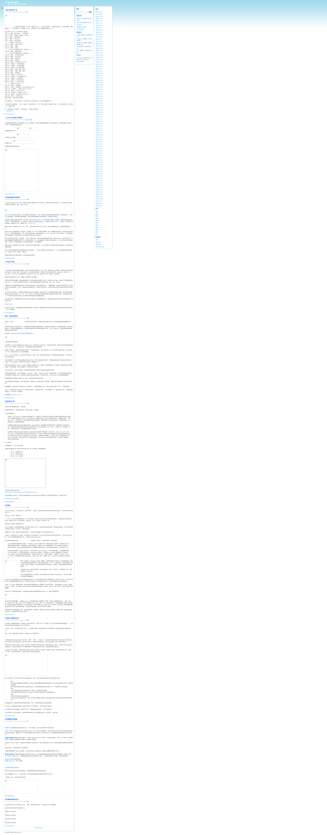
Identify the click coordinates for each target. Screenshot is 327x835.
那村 (6, 355)
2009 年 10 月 (99, 85)
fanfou (78, 61)
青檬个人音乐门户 (10, 731)
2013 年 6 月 (99, 37)
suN (78, 46)
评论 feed (98, 244)
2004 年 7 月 (99, 201)
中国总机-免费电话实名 (12, 618)
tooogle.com (80, 38)
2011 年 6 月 (99, 46)
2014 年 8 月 (99, 30)
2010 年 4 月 (99, 71)
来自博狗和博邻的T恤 (11, 799)
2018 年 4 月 (99, 18)
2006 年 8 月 (99, 171)
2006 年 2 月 (99, 185)
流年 (97, 225)
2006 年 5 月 (99, 178)
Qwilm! (81, 59)
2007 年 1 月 (99, 160)
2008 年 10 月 (99, 112)
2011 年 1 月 (99, 53)
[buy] (12, 598)
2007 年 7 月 (99, 146)
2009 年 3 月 (99, 100)
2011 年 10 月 (99, 41)
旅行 (97, 222)
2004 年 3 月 (99, 205)
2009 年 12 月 (99, 80)
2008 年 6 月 (99, 121)
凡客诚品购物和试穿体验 (12, 197)
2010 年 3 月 (99, 73)
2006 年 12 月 (99, 162)
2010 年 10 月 (99, 59)
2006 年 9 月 (99, 169)
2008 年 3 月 (99, 128)
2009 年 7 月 (99, 91)
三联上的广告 (10, 111)
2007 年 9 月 (99, 141)
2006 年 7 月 (99, 173)
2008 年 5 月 (99, 123)
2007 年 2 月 (99, 157)
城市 (97, 213)
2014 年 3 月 (99, 34)
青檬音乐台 (8, 727)
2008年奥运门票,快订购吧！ (12, 498)
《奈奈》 (15, 774)
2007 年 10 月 (99, 139)
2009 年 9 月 (99, 87)
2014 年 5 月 (99, 32)
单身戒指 (7, 505)
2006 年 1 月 (99, 187)
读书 (27, 12)
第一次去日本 (80, 29)
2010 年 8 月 (99, 62)
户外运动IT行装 (9, 262)
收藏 (27, 199)
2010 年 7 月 (99, 64)
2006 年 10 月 (99, 167)
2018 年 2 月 (99, 21)
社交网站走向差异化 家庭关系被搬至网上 (22, 333)
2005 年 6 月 (99, 192)
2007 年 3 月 (99, 155)
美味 (97, 229)
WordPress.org (100, 246)
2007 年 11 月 (99, 137)
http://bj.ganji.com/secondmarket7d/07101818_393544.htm (21, 492)
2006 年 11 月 (99, 164)
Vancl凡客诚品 (10, 214)
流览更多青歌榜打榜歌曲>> (12, 767)
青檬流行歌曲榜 (9, 737)
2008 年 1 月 (99, 132)
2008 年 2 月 (99, 130)
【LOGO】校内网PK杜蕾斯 (13, 117)
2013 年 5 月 (99, 39)
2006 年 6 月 (99, 176)
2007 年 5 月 (99, 151)
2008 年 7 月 (99, 119)
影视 (97, 218)
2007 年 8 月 (99, 144)
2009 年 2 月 (99, 103)
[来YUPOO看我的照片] (9, 304)
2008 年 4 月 (99, 126)
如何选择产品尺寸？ (55, 221)
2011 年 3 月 (99, 50)
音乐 (27, 721)
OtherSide (79, 57)
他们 (28, 507)
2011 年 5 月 (99, 48)
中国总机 (31, 633)
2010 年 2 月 (99, 75)
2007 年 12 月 (99, 135)
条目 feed (98, 242)
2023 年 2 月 (99, 16)
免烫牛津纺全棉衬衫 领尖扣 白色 (34, 219)
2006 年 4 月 (99, 180)
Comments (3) (10, 826)
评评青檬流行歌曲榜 (11, 719)
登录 (97, 240)
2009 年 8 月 (99, 89)
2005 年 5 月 (99, 194)
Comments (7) (10, 614)
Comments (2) (10, 114)
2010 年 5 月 (99, 69)
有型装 (50, 123)
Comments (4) (10, 193)
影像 (27, 119)
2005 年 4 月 (99, 196)
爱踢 (31, 119)
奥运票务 (17, 445)
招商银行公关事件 (81, 27)
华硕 (7, 289)
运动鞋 (78, 35)
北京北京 (79, 24)
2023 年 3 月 (99, 14)
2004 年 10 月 (99, 198)
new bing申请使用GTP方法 (84, 22)
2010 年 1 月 (99, 78)
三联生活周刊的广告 (11, 10)
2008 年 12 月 (99, 107)
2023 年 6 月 (99, 12)
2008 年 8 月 (99, 116)
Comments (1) (10, 312)
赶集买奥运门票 (10, 401)
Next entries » (39, 827)
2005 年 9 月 (99, 189)
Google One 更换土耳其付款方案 (84, 19)
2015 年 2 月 (99, 28)
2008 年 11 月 (99, 110)
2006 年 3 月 (99, 183)
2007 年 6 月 (99, 148)
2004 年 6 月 (99, 203)
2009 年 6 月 (99, 94)
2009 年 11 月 (99, 82)
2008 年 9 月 (99, 114)
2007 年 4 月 (99, 153)
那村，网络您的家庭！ (12, 316)
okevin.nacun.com (17, 394)
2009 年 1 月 (99, 105)
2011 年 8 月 (99, 43)
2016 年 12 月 (99, 25)
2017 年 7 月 (99, 23)
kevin (78, 50)
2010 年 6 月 (99, 66)
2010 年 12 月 (99, 55)
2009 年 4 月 (99, 98)
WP (91, 57)
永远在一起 (12, 761)
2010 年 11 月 (99, 57)
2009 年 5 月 (99, 96)
